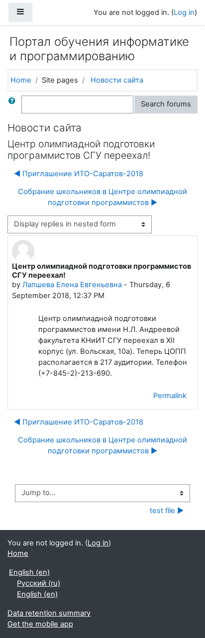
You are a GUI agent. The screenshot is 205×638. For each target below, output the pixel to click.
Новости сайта (117, 80)
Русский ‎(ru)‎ (38, 583)
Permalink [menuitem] (170, 395)
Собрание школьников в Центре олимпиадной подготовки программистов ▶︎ (102, 197)
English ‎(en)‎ (29, 572)
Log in (184, 12)
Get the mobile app (40, 624)
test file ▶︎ (167, 510)
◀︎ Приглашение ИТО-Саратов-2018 (78, 173)
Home (20, 80)
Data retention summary (49, 613)
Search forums (166, 104)
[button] (13, 104)
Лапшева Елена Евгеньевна (72, 284)
